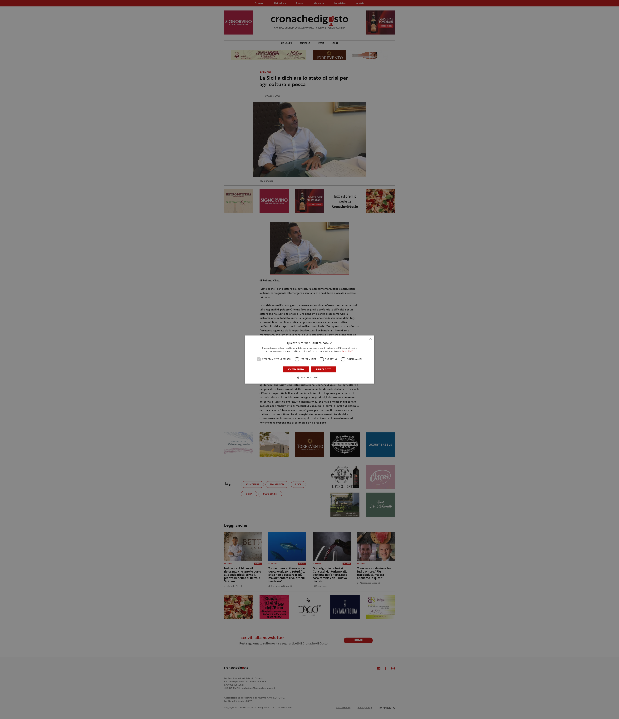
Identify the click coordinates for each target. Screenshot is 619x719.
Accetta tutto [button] (296, 369)
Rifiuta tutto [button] (323, 369)
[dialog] (309, 359)
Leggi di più (347, 351)
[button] (309, 377)
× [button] (370, 339)
